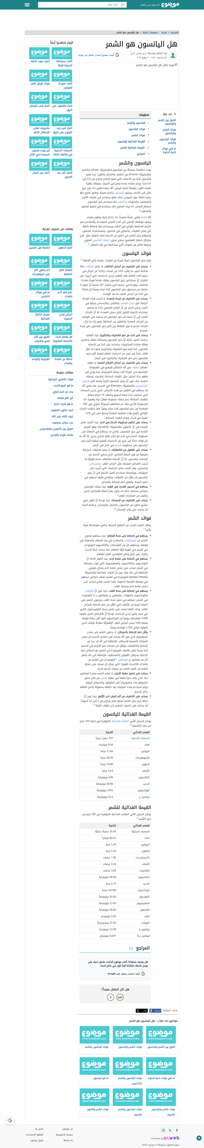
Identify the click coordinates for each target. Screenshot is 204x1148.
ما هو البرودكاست (63, 385)
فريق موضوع (37, 1140)
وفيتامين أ (121, 659)
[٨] (130, 725)
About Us (68, 1140)
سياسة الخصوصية (64, 1135)
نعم (120, 997)
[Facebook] (176, 1130)
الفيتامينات (130, 540)
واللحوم (122, 201)
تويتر (145, 1010)
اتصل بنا (39, 1129)
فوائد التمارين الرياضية (60, 379)
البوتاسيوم (144, 890)
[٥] (115, 509)
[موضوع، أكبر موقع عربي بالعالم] (170, 5)
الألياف (90, 590)
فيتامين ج (144, 796)
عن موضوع (67, 1129)
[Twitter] (170, 1130)
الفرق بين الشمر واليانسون (167, 122)
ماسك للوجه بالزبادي (62, 435)
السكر (118, 445)
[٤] (118, 495)
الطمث (135, 367)
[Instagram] (163, 1130)
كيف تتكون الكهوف (62, 410)
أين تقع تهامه (65, 398)
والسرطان (95, 463)
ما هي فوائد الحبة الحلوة (169, 150)
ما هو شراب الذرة (63, 404)
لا (110, 997)
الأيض (104, 677)
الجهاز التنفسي (101, 240)
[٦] (144, 529)
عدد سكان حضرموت (62, 422)
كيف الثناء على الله (62, 416)
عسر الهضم (127, 303)
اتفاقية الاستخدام (34, 1135)
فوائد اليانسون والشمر (167, 141)
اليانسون (119, 192)
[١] (140, 210)
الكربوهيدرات (142, 857)
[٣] (82, 259)
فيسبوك (157, 1010)
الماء (147, 837)
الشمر (144, 217)
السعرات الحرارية (140, 738)
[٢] (89, 244)
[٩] (138, 818)
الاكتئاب (89, 266)
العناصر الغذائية (120, 721)
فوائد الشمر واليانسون (169, 131)
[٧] (94, 705)
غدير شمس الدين (138, 53)
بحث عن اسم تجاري (63, 392)
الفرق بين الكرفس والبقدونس (56, 429)
